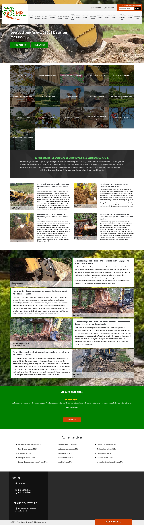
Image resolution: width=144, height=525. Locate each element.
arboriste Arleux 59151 (65, 462)
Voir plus (72, 419)
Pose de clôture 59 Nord (37, 17)
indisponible (96, 7)
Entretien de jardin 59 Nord (44, 17)
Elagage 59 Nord (31, 17)
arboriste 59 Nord (130, 17)
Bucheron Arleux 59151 (105, 458)
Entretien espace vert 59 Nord (93, 17)
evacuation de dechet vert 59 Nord (138, 17)
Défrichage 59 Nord (85, 17)
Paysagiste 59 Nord (100, 17)
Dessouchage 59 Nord (52, 17)
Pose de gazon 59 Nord (60, 17)
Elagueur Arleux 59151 (65, 458)
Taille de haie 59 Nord (73, 17)
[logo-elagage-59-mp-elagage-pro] (14, 11)
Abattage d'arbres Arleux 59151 (68, 449)
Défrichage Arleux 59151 (105, 453)
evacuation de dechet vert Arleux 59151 (110, 462)
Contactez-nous (20, 45)
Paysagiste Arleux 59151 (26, 458)
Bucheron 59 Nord (114, 17)
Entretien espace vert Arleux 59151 (30, 445)
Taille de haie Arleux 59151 (106, 449)
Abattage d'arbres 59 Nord (66, 17)
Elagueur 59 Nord (107, 17)
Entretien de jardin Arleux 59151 (108, 445)
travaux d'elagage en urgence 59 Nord (122, 17)
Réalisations (39, 45)
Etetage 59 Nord (78, 17)
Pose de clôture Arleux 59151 (68, 445)
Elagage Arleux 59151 (25, 453)
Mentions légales (40, 522)
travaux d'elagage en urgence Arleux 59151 (33, 462)
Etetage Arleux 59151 (65, 453)
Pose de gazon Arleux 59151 (27, 449)
